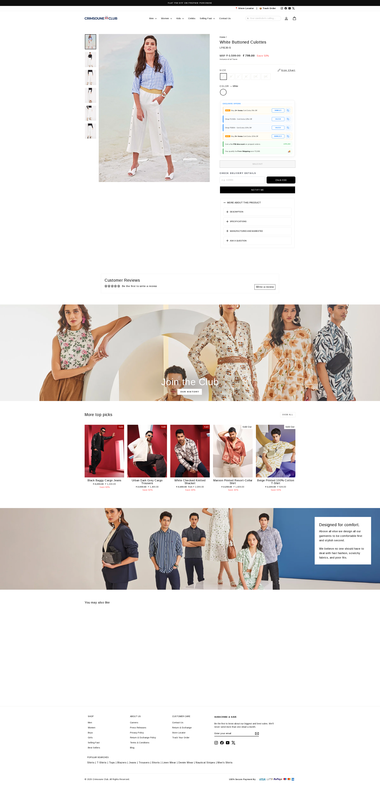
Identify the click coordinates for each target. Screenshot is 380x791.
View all (287, 415)
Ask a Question (238, 240)
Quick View (104, 474)
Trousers (144, 762)
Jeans (132, 762)
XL (246, 76)
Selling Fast (206, 18)
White (223, 92)
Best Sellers (94, 747)
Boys (90, 732)
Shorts (156, 762)
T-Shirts (101, 762)
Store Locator (179, 732)
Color (229, 86)
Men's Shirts (224, 762)
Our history (189, 392)
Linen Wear (169, 762)
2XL (255, 76)
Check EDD (281, 180)
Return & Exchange (182, 727)
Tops (112, 762)
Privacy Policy (137, 732)
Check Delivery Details (238, 173)
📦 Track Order (268, 8)
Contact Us (225, 18)
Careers (134, 722)
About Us (135, 716)
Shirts (90, 762)
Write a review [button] (265, 286)
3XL (266, 76)
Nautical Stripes (205, 762)
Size (257, 70)
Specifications (238, 221)
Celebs (191, 18)
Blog (132, 747)
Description (236, 212)
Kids (179, 18)
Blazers (121, 762)
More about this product (244, 202)
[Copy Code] (288, 110)
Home (222, 37)
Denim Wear (186, 762)
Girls (90, 737)
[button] (257, 190)
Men (151, 18)
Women (165, 18)
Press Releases (138, 727)
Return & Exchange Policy (143, 737)
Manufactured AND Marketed (246, 231)
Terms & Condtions (139, 742)
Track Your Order (181, 737)
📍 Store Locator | (246, 8)
